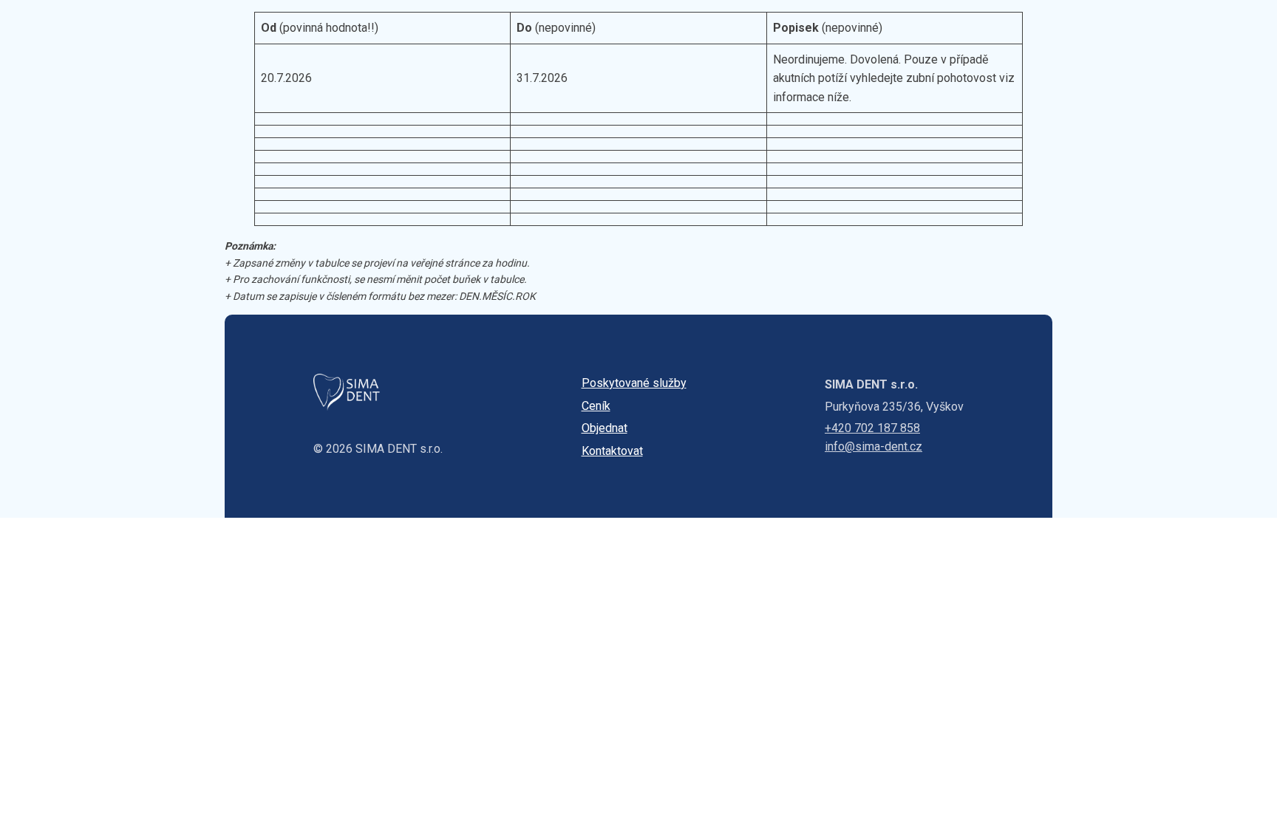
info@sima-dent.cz (873, 446)
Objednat (604, 428)
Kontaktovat (612, 451)
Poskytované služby (634, 383)
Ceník (596, 406)
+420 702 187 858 (872, 428)
